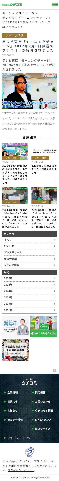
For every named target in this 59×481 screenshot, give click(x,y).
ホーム (6, 13)
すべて (7, 239)
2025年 (8, 284)
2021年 (8, 310)
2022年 (8, 304)
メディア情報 (11, 265)
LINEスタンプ (41, 419)
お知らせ (9, 246)
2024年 (8, 291)
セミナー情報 (13, 419)
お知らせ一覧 (25, 13)
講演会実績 (10, 259)
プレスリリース (13, 252)
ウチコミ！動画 (42, 410)
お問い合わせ (40, 401)
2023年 (8, 297)
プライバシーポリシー (18, 438)
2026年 (8, 278)
